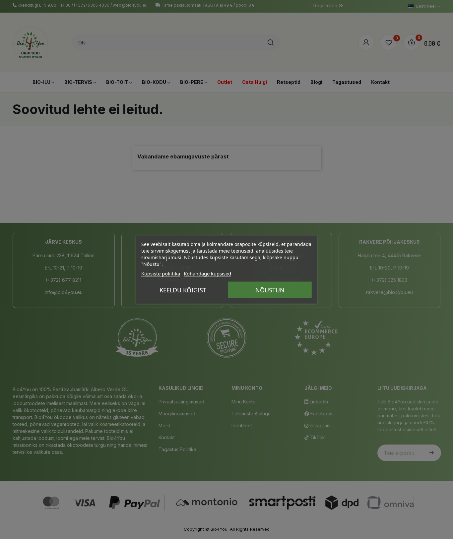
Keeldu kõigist (183, 290)
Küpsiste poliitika (160, 273)
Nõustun (270, 290)
